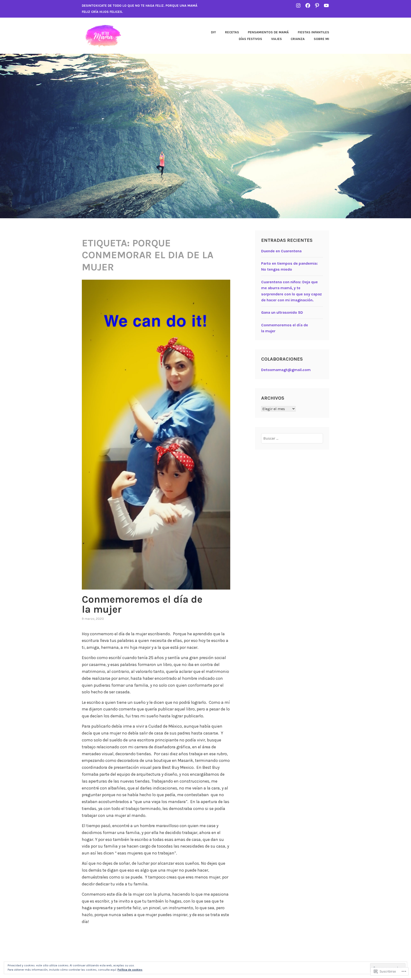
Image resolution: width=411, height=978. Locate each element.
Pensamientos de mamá (268, 32)
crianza (298, 39)
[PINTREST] (317, 5)
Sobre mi (321, 39)
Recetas (232, 32)
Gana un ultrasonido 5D (282, 312)
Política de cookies (129, 969)
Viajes (276, 39)
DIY (213, 32)
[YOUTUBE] (326, 5)
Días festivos (250, 39)
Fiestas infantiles (313, 32)
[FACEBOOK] (308, 5)
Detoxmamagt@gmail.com (286, 369)
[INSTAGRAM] (298, 5)
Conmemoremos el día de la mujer (142, 604)
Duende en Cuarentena (281, 251)
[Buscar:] (292, 438)
